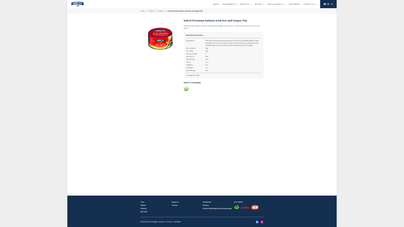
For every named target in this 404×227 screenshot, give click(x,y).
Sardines (143, 208)
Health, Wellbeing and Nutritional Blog (217, 208)
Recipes (206, 205)
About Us (175, 202)
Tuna (142, 202)
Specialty (143, 211)
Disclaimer (177, 222)
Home (142, 11)
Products (151, 11)
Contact (175, 205)
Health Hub (207, 202)
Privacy (169, 222)
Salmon (161, 11)
